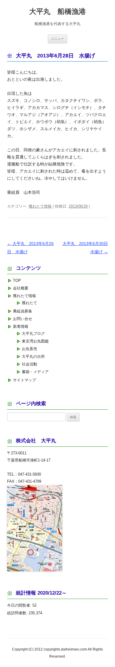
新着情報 (20, 326)
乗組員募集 (22, 311)
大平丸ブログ (33, 333)
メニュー (57, 38)
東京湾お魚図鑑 (35, 341)
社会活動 (29, 364)
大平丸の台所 (33, 356)
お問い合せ (22, 319)
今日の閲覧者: (19, 605)
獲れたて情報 (40, 206)
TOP (17, 280)
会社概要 (20, 288)
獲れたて (29, 303)
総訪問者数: (18, 613)
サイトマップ (24, 380)
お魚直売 (29, 349)
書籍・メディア (35, 372)
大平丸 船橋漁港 (57, 11)
